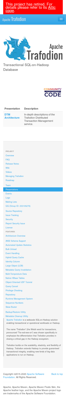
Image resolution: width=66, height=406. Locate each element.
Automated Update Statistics (18, 245)
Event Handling (12, 253)
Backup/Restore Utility (16, 312)
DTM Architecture (12, 116)
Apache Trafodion (14, 319)
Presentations (12, 189)
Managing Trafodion (15, 176)
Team (8, 185)
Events (9, 193)
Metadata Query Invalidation (18, 269)
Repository (10, 294)
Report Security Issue (15, 223)
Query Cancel (12, 286)
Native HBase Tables (15, 278)
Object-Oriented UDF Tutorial (19, 282)
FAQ (8, 159)
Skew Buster (11, 306)
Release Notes (12, 163)
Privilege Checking (14, 290)
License (9, 227)
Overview (10, 155)
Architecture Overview (15, 235)
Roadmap (10, 180)
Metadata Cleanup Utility (17, 316)
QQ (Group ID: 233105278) (18, 206)
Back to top (57, 374)
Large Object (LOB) (14, 265)
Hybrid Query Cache (15, 257)
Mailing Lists (11, 201)
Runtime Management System (19, 298)
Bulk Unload (11, 249)
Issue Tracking (12, 215)
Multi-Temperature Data (16, 273)
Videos (9, 172)
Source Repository (14, 211)
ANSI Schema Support (16, 240)
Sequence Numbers (14, 302)
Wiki (7, 167)
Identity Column (13, 261)
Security (9, 219)
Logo (8, 197)
